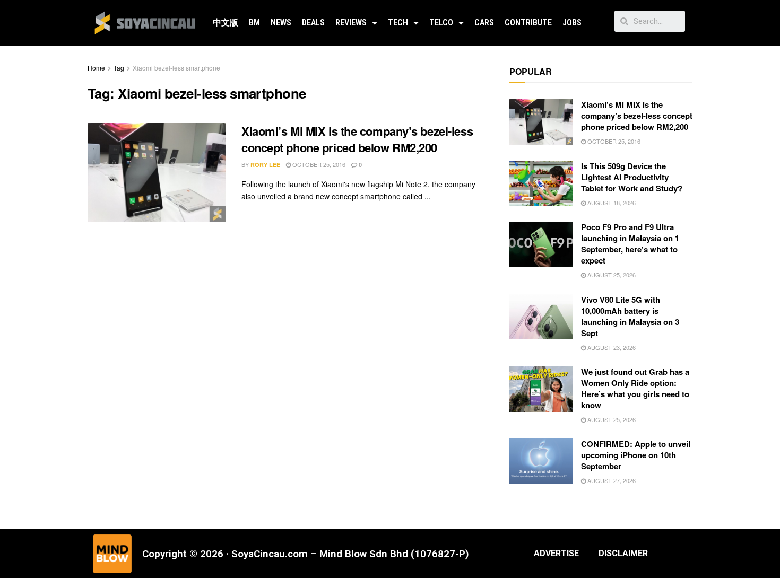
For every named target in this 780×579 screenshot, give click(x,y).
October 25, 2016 (318, 164)
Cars (484, 22)
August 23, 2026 (611, 347)
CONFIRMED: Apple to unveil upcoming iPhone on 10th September (635, 455)
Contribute (528, 22)
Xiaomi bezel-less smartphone (176, 67)
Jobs (572, 22)
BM (254, 22)
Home (96, 67)
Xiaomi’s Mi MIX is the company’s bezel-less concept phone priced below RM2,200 (357, 139)
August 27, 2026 (611, 480)
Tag (119, 67)
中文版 (225, 22)
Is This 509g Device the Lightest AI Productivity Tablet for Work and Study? (631, 177)
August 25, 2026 (611, 274)
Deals (313, 22)
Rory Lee (265, 165)
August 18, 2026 (611, 202)
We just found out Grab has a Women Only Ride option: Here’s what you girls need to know (635, 388)
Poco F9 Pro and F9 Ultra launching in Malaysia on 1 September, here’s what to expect (630, 243)
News (281, 22)
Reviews (351, 22)
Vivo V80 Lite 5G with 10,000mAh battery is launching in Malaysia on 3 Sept (630, 316)
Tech (398, 22)
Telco (441, 22)
